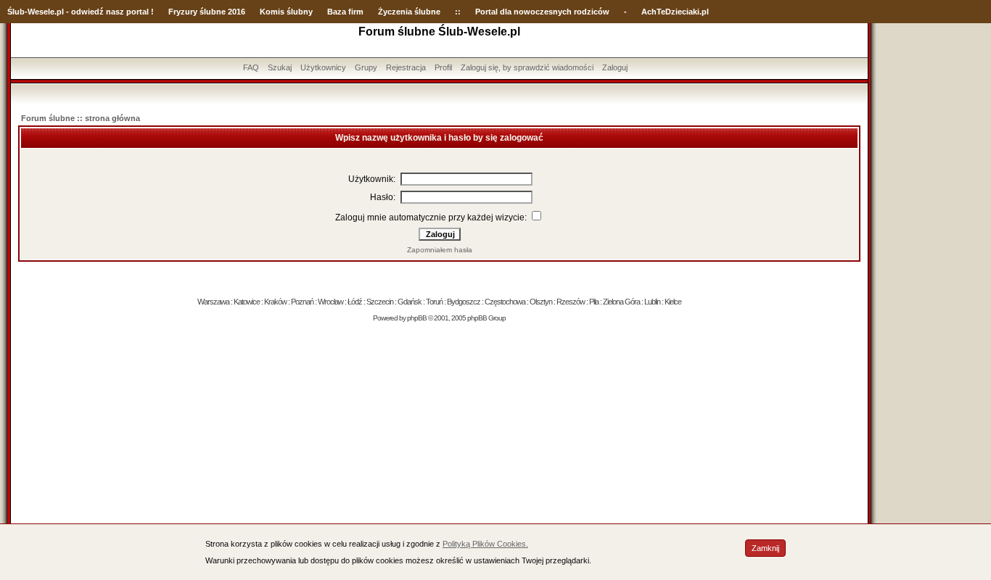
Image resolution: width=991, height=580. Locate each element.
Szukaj (280, 67)
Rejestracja (406, 67)
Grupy (366, 67)
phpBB (417, 318)
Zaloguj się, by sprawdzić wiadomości (527, 67)
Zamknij (765, 548)
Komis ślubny (286, 11)
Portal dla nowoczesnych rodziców (542, 11)
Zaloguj (615, 67)
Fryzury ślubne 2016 (206, 11)
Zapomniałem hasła (439, 250)
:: (458, 11)
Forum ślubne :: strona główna (80, 118)
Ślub (16, 11)
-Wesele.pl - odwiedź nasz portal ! (89, 11)
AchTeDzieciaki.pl (675, 11)
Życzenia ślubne (409, 11)
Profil (443, 67)
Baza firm (345, 11)
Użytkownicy (323, 67)
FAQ (251, 67)
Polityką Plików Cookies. (485, 543)
